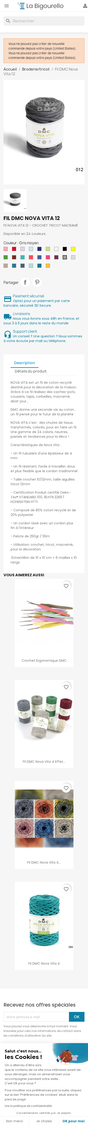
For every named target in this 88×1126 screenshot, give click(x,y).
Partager (25, 282)
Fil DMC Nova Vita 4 (44, 963)
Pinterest (37, 282)
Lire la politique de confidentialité (28, 1106)
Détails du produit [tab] (31, 371)
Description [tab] (24, 362)
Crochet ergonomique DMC (44, 660)
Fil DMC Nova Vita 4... (44, 862)
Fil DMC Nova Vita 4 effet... (44, 761)
